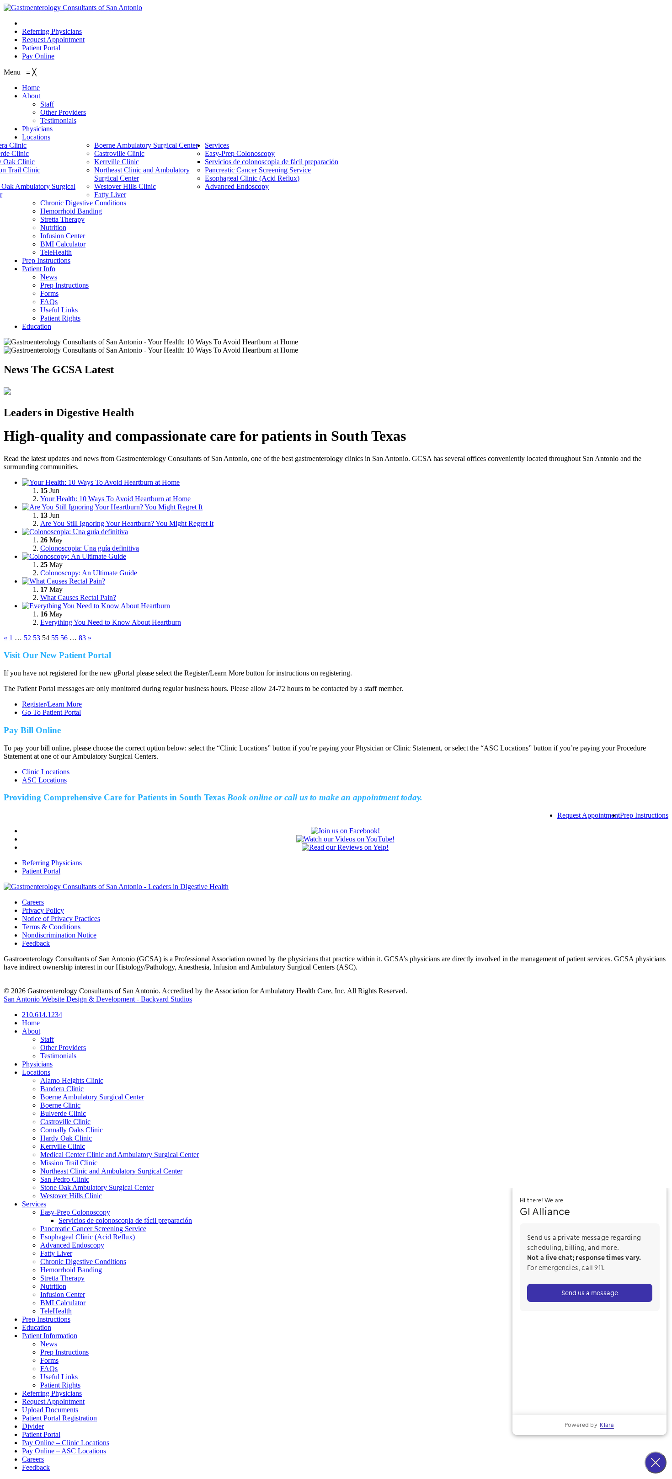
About (31, 1031)
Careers (33, 902)
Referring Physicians (52, 31)
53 (36, 638)
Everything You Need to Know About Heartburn (110, 622)
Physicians (37, 1064)
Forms (49, 1360)
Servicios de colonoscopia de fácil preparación (125, 1220)
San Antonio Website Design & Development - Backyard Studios (98, 999)
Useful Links (59, 1377)
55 (55, 638)
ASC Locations (44, 780)
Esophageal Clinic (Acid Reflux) (87, 1237)
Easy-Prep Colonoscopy (75, 1212)
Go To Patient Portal (51, 712)
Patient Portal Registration (59, 1418)
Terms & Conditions (51, 927)
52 (27, 638)
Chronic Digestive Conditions (83, 1261)
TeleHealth (56, 1311)
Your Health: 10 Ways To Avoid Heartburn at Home (115, 499)
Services (34, 1204)
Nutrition (53, 1286)
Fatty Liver (56, 1253)
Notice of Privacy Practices (61, 918)
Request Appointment (53, 39)
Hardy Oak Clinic (66, 1138)
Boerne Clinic (60, 1105)
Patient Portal (41, 48)
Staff (47, 1039)
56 (64, 638)
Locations (36, 1072)
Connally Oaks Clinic (71, 1130)
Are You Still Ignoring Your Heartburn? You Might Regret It (126, 523)
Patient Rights (60, 1385)
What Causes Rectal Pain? (78, 597)
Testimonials (58, 1056)
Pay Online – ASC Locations (64, 1451)
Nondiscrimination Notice (59, 935)
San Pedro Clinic (64, 1179)
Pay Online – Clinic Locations (65, 1443)
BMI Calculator (62, 1303)
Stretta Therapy (62, 1278)
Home (31, 1023)
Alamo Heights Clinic (71, 1080)
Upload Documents (50, 1410)
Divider (33, 1426)
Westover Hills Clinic (71, 1196)
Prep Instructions (644, 815)
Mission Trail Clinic (68, 1163)
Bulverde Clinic (63, 1113)
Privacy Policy (43, 910)
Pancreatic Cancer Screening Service (93, 1228)
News (48, 1344)
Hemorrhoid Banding (71, 1270)
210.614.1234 (42, 23)
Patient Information (49, 1336)
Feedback (36, 943)
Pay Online (38, 56)
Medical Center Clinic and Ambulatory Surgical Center (119, 1154)
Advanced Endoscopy (72, 1245)
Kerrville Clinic (62, 1146)
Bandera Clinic (62, 1089)
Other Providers (63, 1047)
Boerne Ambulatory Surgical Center (92, 1097)
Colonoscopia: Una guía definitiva (89, 548)
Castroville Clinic (65, 1121)
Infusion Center (62, 1294)
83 (82, 638)
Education (36, 1327)
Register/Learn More (52, 704)
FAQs (49, 1368)
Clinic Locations (45, 772)
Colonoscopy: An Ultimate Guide (88, 573)
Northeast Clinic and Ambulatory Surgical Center (111, 1171)
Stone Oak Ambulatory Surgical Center (97, 1187)
